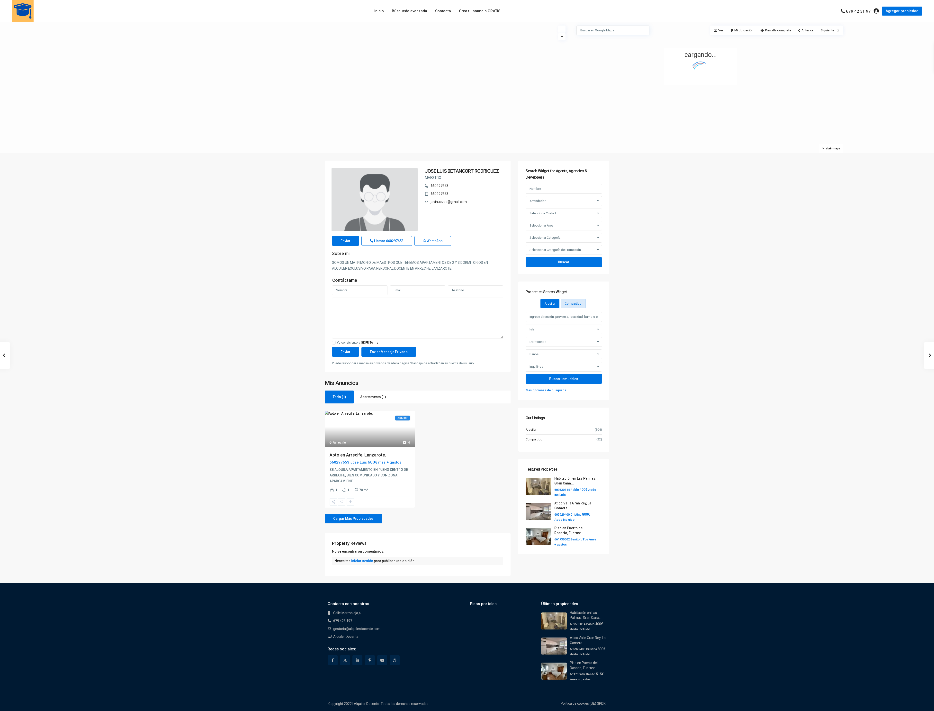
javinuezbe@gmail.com (449, 202)
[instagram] (395, 660)
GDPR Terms (369, 342)
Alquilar (531, 429)
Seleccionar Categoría (545, 237)
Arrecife (339, 442)
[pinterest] (370, 660)
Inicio (379, 11)
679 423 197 (342, 621)
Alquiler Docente (346, 636)
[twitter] (345, 660)
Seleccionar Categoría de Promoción (555, 250)
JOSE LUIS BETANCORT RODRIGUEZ (462, 171)
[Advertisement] (233, 58)
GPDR (601, 703)
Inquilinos (536, 366)
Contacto (443, 11)
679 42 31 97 (858, 11)
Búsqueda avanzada (409, 11)
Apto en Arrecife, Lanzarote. (358, 454)
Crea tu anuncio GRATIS (479, 11)
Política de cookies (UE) (578, 703)
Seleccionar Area (541, 225)
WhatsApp (434, 241)
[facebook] (333, 660)
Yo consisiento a (357, 342)
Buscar (563, 262)
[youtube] (382, 660)
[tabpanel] (564, 352)
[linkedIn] (357, 660)
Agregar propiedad (902, 11)
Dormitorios (538, 342)
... (354, 481)
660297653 (439, 186)
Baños (534, 354)
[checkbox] (334, 343)
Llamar (388, 241)
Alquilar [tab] (550, 303)
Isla (532, 329)
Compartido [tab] (573, 303)
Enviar (345, 241)
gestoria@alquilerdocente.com (356, 629)
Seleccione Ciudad (543, 213)
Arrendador (538, 201)
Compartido (534, 439)
